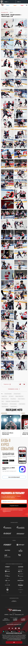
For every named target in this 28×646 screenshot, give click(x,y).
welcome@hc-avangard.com (14, 624)
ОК (14, 642)
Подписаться (14, 505)
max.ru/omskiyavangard (14, 477)
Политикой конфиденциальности (15, 638)
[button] (7, 384)
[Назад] (2, 9)
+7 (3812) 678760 (23, 619)
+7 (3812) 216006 (15, 619)
